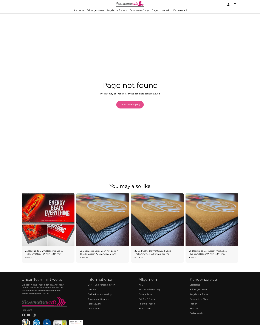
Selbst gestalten (198, 289)
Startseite (195, 284)
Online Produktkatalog (100, 294)
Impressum (145, 308)
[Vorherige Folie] (26, 219)
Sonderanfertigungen (99, 299)
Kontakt (194, 308)
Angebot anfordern (200, 294)
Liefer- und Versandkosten (101, 284)
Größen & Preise (147, 299)
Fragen (193, 303)
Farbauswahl (94, 303)
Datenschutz (145, 294)
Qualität (92, 289)
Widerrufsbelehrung (149, 289)
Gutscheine (93, 308)
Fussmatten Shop (199, 299)
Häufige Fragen (147, 303)
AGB (141, 284)
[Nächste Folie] (69, 219)
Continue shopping (130, 104)
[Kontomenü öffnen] (228, 4)
